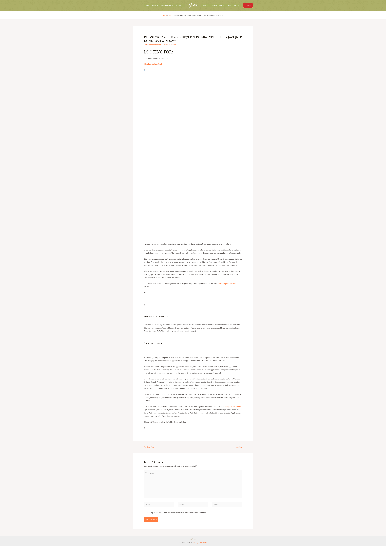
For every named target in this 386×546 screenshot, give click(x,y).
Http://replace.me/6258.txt (228, 283)
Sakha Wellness (166, 5)
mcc (160, 44)
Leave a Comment (151, 44)
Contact (237, 5)
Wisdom (178, 5)
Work (204, 5)
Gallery (229, 5)
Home (147, 5)
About (154, 5)
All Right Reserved (200, 542)
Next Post (240, 447)
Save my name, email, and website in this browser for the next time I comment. (177, 512)
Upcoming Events (216, 5)
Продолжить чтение (233, 406)
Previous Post (147, 447)
